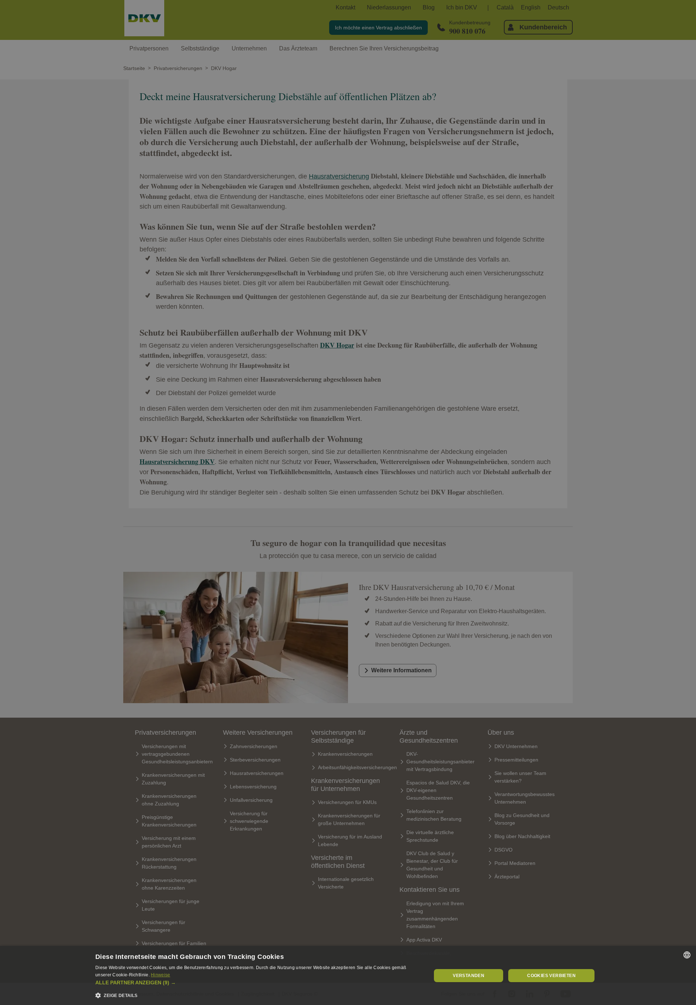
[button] (258, 982)
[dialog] (348, 975)
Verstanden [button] (468, 975)
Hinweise (160, 974)
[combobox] (687, 955)
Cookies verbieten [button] (551, 975)
